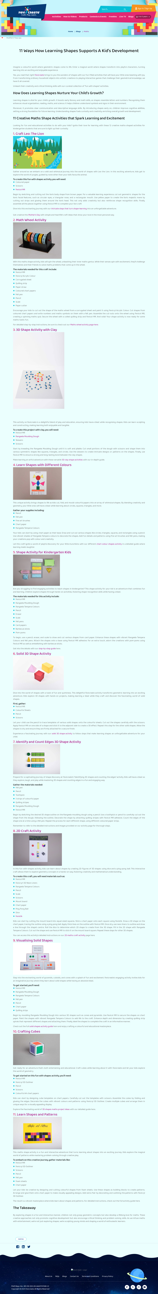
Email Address (49, 29)
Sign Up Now (88, 70)
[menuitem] (108, 52)
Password (47, 40)
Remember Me (51, 52)
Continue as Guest (79, 73)
